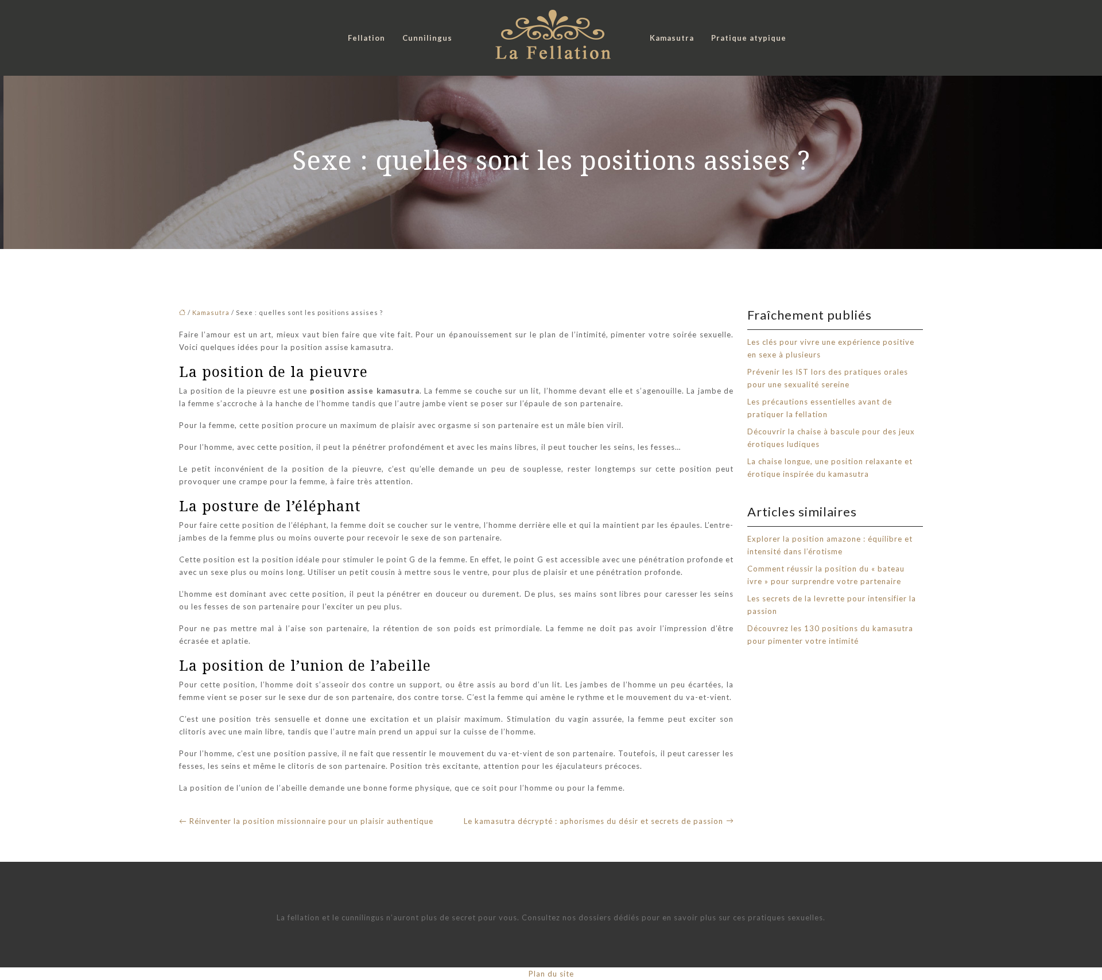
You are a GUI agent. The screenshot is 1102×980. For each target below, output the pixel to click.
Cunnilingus (427, 37)
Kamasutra (672, 37)
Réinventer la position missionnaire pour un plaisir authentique (311, 821)
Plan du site (551, 973)
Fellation (366, 37)
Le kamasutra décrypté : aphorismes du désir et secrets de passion (593, 821)
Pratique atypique (748, 37)
